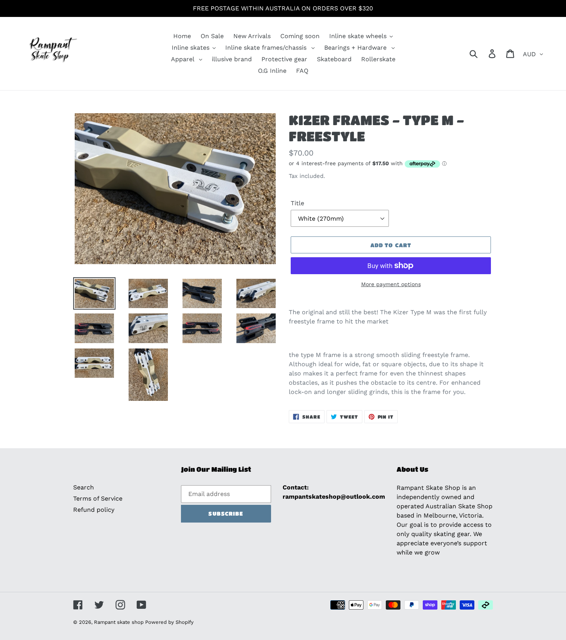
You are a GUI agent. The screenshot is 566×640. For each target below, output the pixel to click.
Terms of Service (97, 498)
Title (297, 203)
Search (83, 487)
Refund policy (93, 509)
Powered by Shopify (169, 622)
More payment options (391, 284)
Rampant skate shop (119, 622)
